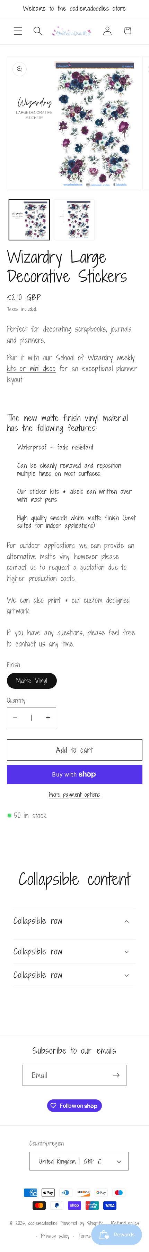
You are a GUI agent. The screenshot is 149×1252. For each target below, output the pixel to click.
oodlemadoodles (43, 1223)
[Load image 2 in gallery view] (74, 219)
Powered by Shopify (82, 1223)
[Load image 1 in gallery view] (29, 219)
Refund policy (125, 1223)
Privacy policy (55, 1236)
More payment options (74, 795)
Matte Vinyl (31, 680)
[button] (18, 31)
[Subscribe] (116, 1075)
